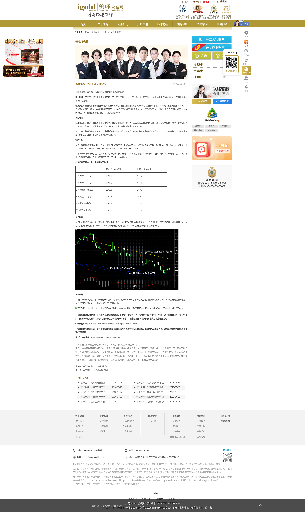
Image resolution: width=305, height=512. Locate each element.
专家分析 (177, 421)
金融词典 (201, 437)
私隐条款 (133, 499)
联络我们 (80, 437)
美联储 (121, 123)
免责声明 (146, 499)
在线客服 (195, 2)
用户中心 (184, 2)
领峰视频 (80, 431)
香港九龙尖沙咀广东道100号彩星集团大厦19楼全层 (157, 457)
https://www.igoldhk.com (93, 457)
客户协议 (196, 507)
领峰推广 (159, 499)
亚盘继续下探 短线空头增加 (95, 370)
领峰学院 (202, 24)
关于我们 (80, 421)
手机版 (225, 126)
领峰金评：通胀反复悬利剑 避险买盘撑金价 (152, 397)
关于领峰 (103, 24)
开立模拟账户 (215, 48)
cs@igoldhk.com (142, 450)
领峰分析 (182, 24)
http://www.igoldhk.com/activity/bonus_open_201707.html (111, 324)
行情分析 (152, 421)
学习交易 (201, 426)
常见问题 (222, 24)
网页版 (211, 126)
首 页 (87, 32)
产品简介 (104, 421)
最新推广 (104, 431)
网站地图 (225, 421)
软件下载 (128, 431)
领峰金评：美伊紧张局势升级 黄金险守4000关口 (152, 387)
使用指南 (211, 130)
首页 (83, 24)
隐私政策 (184, 507)
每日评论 (117, 32)
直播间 (206, 2)
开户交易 (142, 24)
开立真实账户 (215, 39)
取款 (224, 56)
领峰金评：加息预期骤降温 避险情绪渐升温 (152, 401)
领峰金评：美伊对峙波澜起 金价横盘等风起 (152, 382)
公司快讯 (80, 426)
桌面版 (198, 126)
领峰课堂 (201, 431)
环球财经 (162, 24)
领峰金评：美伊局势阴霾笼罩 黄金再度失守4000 (152, 392)
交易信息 (104, 426)
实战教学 (201, 421)
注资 (204, 56)
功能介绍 (207, 507)
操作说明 (198, 130)
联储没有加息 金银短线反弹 (95, 366)
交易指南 (122, 24)
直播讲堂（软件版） (178, 437)
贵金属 (82, 92)
